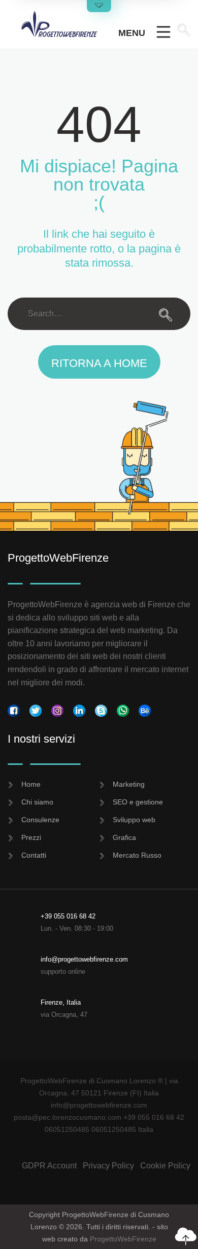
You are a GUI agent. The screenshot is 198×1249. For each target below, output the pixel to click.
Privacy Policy (108, 1165)
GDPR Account (49, 1165)
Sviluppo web (134, 820)
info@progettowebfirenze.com (84, 959)
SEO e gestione (138, 802)
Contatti (33, 855)
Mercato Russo (137, 855)
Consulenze (40, 820)
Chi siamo (37, 802)
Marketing (129, 784)
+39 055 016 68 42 (68, 916)
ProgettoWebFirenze (123, 1239)
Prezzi (31, 837)
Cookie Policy (165, 1165)
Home (31, 784)
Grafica (124, 837)
